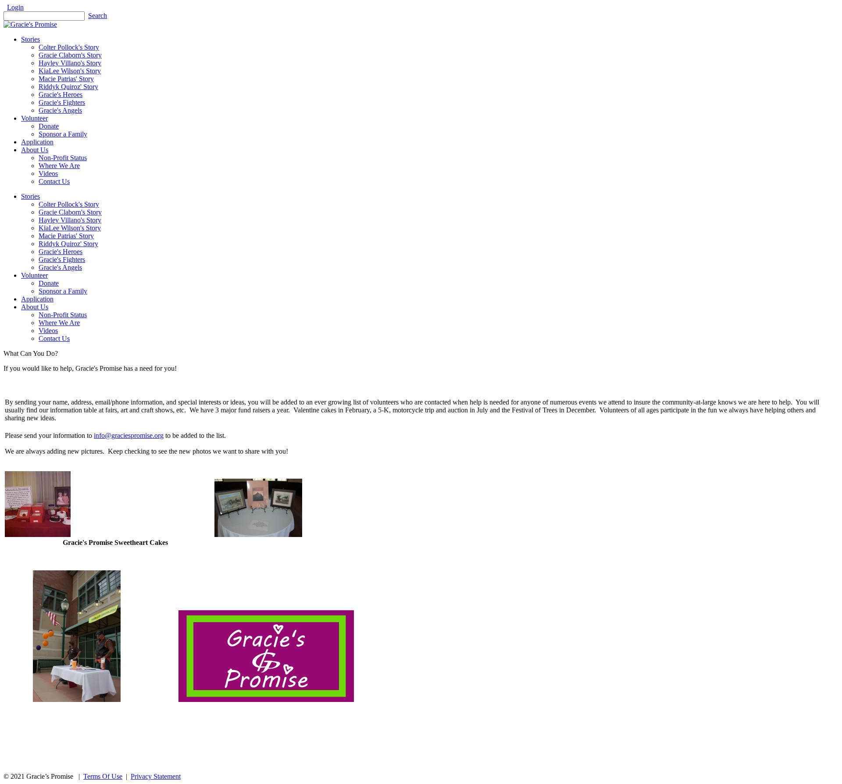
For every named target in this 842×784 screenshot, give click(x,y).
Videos (48, 330)
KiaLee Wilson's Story (70, 228)
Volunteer (34, 275)
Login (15, 7)
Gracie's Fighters (62, 259)
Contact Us (54, 338)
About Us (34, 307)
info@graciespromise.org (129, 435)
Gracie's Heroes (60, 251)
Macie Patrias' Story (66, 236)
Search (97, 15)
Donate (49, 283)
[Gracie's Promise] (30, 24)
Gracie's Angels (60, 267)
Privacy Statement (156, 776)
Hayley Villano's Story (70, 220)
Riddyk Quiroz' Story (68, 243)
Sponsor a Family (63, 291)
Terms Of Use (102, 776)
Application (37, 299)
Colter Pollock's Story (69, 204)
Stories (30, 196)
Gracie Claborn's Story (70, 212)
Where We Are (59, 322)
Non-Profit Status (63, 315)
